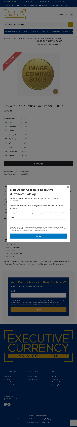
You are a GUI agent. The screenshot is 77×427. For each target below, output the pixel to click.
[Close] (68, 187)
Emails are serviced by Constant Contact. (39, 230)
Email (12, 217)
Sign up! (39, 236)
